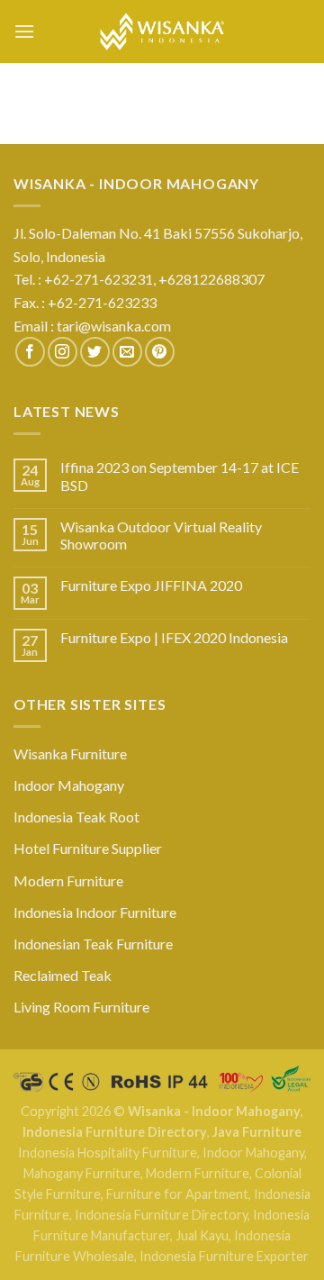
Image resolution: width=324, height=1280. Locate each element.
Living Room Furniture (81, 1006)
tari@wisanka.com (115, 325)
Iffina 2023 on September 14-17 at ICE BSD (179, 475)
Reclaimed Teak (63, 975)
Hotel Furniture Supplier (88, 848)
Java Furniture (257, 1131)
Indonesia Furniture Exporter (224, 1256)
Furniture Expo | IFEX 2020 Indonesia (174, 637)
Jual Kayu (202, 1235)
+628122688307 (212, 278)
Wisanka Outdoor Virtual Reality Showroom (161, 535)
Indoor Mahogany (69, 785)
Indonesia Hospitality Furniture (107, 1152)
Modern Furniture (68, 880)
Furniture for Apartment (177, 1194)
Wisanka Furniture (70, 753)
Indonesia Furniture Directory (114, 1131)
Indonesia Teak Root (77, 816)
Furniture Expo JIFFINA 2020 (151, 585)
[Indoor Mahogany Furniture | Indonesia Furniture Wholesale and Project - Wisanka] (162, 31)
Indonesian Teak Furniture (93, 943)
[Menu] (24, 31)
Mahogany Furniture (81, 1173)
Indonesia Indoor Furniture (95, 912)
